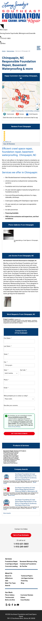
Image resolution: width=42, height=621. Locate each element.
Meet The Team (10, 583)
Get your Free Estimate (19, 433)
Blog (22, 583)
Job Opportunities (27, 578)
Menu (38, 49)
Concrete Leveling (11, 566)
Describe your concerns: (11, 405)
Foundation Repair (11, 561)
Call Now (3, 43)
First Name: (8, 338)
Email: (6, 387)
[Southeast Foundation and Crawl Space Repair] (21, 12)
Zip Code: (23, 370)
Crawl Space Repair (11, 564)
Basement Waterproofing (28, 561)
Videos (22, 597)
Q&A (6, 580)
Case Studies (25, 600)
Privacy (18, 426)
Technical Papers (27, 576)
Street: (6, 354)
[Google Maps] (9, 605)
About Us (8, 576)
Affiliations (9, 578)
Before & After (10, 600)
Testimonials (9, 597)
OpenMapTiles (20, 111)
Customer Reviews (26, 595)
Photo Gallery (9, 595)
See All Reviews (9, 144)
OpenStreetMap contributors (32, 111)
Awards (7, 585)
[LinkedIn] (15, 605)
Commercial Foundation (28, 564)
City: (5, 362)
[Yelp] (6, 605)
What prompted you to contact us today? (16, 395)
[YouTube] (18, 605)
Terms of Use (11, 426)
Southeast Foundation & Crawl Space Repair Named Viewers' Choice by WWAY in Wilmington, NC (26, 489)
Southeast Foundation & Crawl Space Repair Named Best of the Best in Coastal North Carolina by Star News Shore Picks (25, 476)
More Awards (7, 513)
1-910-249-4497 (21, 546)
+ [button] (37, 104)
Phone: (6, 380)
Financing (24, 580)
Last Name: (8, 346)
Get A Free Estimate (21, 535)
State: (6, 370)
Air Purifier (23, 566)
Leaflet (13, 111)
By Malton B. (7, 142)
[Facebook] (12, 605)
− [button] (37, 107)
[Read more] (11, 495)
